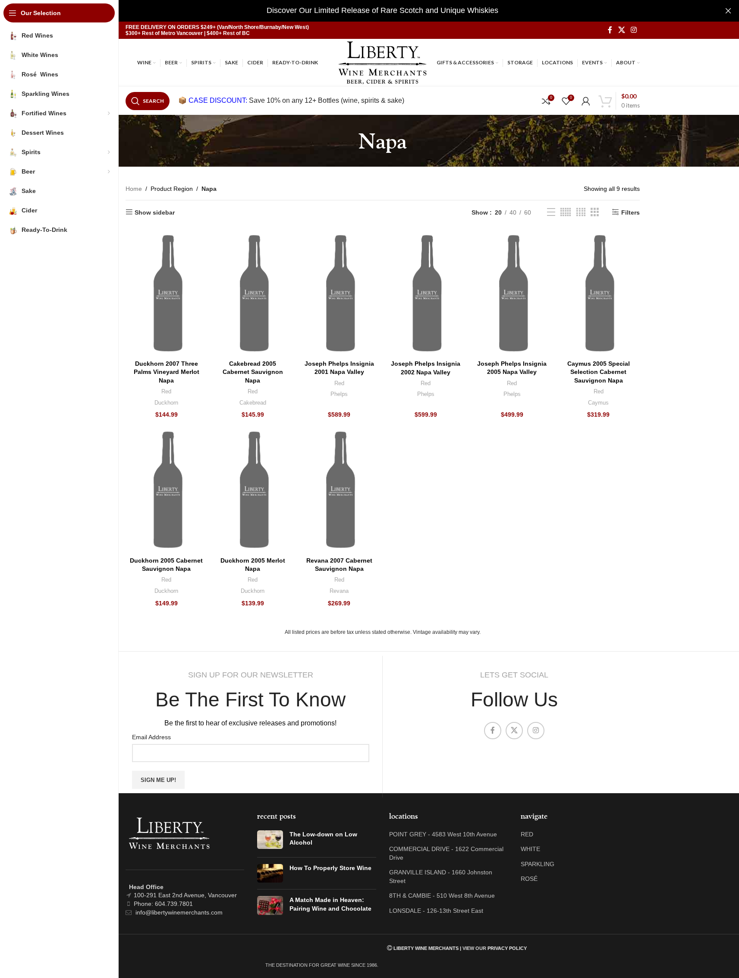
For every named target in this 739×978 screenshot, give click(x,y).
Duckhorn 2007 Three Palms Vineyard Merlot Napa (166, 372)
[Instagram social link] (633, 30)
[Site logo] (382, 62)
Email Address (151, 737)
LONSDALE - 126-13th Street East (436, 910)
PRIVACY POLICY (507, 948)
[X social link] (621, 30)
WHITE (530, 848)
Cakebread (252, 402)
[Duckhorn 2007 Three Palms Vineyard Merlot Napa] (167, 293)
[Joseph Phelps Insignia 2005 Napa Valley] (512, 293)
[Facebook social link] (610, 30)
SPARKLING (537, 864)
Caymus (598, 402)
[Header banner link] (382, 11)
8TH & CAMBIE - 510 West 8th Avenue (442, 895)
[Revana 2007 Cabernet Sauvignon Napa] (339, 489)
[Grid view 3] (595, 212)
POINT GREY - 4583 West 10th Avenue (443, 834)
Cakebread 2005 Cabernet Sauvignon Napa (253, 372)
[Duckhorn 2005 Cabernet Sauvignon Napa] (167, 489)
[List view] (551, 212)
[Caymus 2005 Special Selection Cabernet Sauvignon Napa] (598, 293)
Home (134, 188)
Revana (339, 591)
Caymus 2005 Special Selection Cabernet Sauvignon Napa (598, 372)
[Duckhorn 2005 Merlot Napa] (253, 489)
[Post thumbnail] (270, 840)
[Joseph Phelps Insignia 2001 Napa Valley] (339, 293)
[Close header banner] (728, 11)
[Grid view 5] (565, 212)
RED (527, 834)
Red (166, 391)
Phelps (339, 394)
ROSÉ (529, 878)
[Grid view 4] (580, 212)
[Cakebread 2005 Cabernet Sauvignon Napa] (253, 293)
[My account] (585, 101)
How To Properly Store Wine (330, 867)
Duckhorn (166, 402)
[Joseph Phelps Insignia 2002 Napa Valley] (425, 293)
